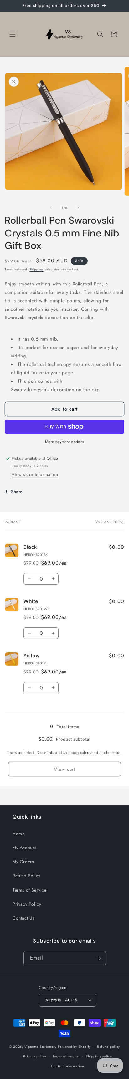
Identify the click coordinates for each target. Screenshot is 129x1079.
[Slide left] (51, 207)
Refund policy (108, 1046)
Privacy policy (34, 1056)
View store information (35, 474)
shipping (71, 753)
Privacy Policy (27, 904)
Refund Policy (26, 875)
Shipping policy (99, 1056)
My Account (24, 847)
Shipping (36, 269)
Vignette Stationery (40, 1046)
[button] (12, 34)
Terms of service (66, 1056)
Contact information (67, 1065)
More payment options (64, 442)
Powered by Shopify (74, 1046)
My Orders (23, 861)
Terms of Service (30, 890)
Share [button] (17, 491)
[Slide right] (78, 207)
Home (18, 833)
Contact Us (23, 918)
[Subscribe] (99, 958)
